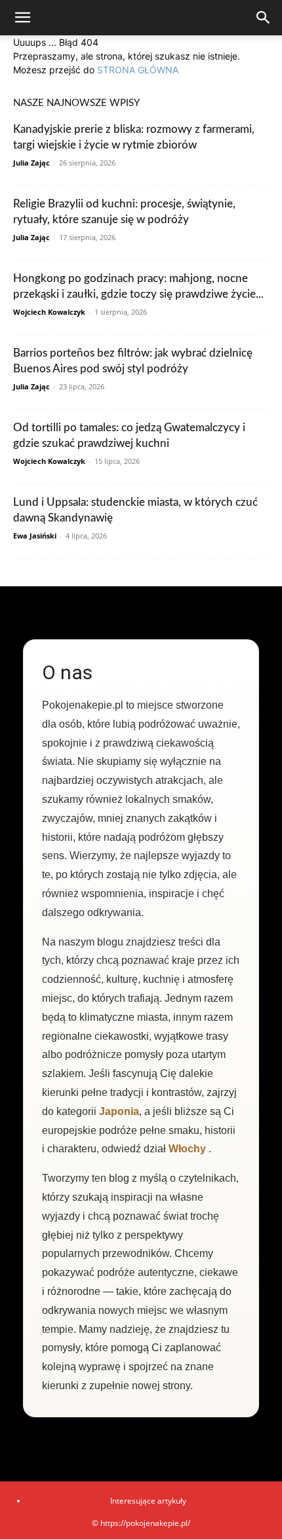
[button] (22, 17)
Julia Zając (31, 163)
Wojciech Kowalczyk (49, 312)
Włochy (187, 1148)
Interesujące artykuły (148, 1500)
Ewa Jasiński (34, 535)
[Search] (263, 17)
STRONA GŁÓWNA (137, 69)
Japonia (119, 1111)
